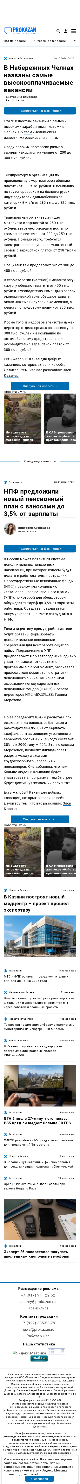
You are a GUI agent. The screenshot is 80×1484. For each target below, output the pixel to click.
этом (28, 132)
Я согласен (39, 1479)
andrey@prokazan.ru (38, 1301)
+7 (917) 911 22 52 (38, 1295)
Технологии (15, 970)
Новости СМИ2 (15, 392)
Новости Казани (18, 890)
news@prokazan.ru (38, 1329)
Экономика (15, 482)
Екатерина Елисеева (22, 97)
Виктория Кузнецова (34, 528)
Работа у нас (38, 1336)
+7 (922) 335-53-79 (38, 1323)
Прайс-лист (38, 1308)
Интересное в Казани (21, 992)
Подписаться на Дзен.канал (40, 111)
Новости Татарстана (21, 58)
